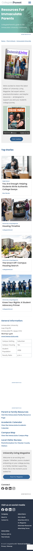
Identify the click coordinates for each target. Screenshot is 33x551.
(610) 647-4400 (7, 334)
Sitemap (9, 546)
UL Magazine (22, 523)
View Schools (5, 537)
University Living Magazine (10, 223)
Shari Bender (6, 193)
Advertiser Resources (25, 525)
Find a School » (11, 41)
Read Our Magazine (16, 477)
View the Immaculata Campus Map (14, 435)
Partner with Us (6, 534)
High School (5, 181)
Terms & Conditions (24, 544)
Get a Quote (22, 517)
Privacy (3, 546)
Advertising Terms (23, 528)
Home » (3, 41)
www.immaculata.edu (9, 336)
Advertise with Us (23, 520)
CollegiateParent (7, 230)
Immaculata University (24, 41)
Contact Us (4, 520)
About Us (4, 517)
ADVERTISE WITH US (26, 34)
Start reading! (16, 139)
